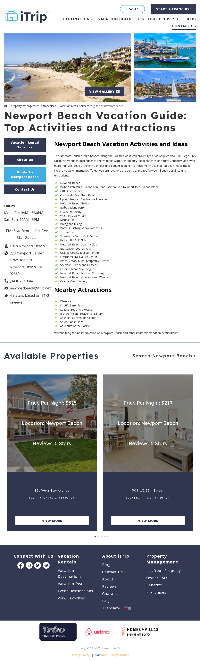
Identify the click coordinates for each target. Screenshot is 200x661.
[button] (95, 536)
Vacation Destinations (70, 573)
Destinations (77, 19)
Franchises (156, 592)
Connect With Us (33, 556)
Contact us (184, 26)
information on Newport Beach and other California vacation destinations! (129, 333)
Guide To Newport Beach (25, 174)
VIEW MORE (52, 521)
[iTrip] (26, 16)
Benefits (154, 585)
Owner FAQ (156, 577)
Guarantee (112, 593)
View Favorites (71, 598)
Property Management (162, 559)
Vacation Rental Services (25, 144)
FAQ (106, 600)
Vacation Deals (114, 19)
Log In (132, 9)
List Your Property (158, 19)
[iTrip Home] (5, 106)
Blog (190, 19)
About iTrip (115, 556)
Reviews (109, 586)
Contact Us (25, 189)
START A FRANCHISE (173, 9)
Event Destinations (75, 590)
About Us (25, 160)
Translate (113, 608)
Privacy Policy (80, 655)
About (107, 579)
